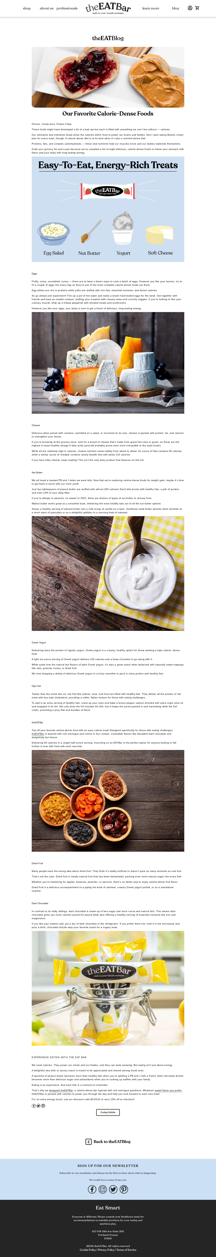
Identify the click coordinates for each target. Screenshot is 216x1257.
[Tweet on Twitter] (38, 1107)
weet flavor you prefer (169, 1090)
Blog (175, 8)
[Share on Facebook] (34, 1107)
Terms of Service (126, 1250)
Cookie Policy (88, 1250)
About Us (46, 8)
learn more (150, 8)
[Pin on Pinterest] (43, 1107)
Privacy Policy (106, 1250)
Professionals (67, 8)
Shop (27, 8)
